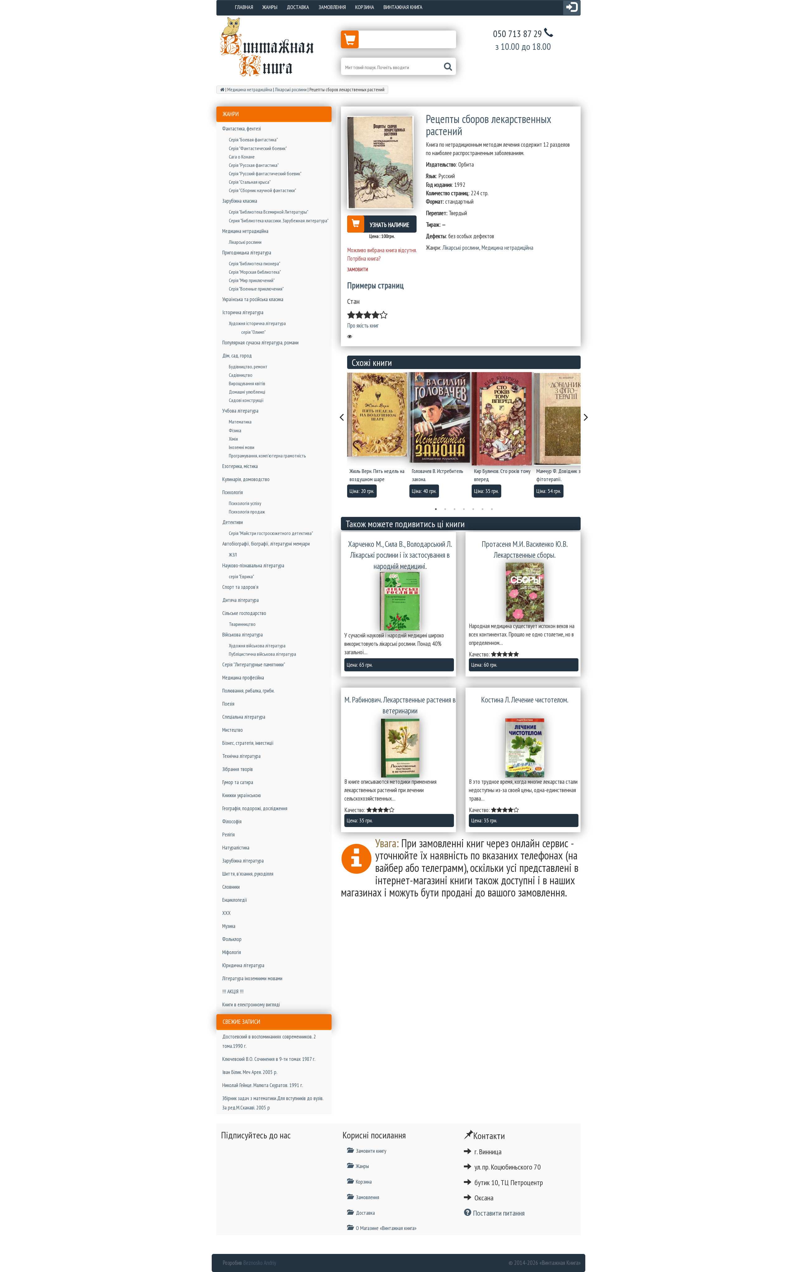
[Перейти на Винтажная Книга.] (222, 89)
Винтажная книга (403, 7)
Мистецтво (232, 729)
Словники (231, 886)
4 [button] (464, 509)
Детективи (232, 522)
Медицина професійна (243, 677)
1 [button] (436, 509)
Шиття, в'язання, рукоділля (247, 873)
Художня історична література (257, 323)
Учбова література (240, 410)
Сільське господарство (244, 613)
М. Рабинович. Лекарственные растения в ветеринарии (400, 705)
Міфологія (231, 952)
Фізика (235, 430)
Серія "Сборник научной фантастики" (262, 190)
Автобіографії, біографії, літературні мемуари (266, 543)
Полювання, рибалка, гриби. (248, 690)
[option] (378, 436)
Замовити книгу (371, 1150)
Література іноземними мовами (252, 978)
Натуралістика (235, 847)
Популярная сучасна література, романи (260, 342)
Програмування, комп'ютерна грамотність (267, 455)
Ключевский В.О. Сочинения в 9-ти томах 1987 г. (268, 1059)
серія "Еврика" (241, 576)
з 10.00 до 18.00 (523, 46)
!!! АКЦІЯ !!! (232, 991)
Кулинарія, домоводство (246, 479)
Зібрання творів (237, 769)
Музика (228, 926)
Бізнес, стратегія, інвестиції (248, 743)
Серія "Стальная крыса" (250, 182)
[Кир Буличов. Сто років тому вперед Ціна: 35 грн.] (503, 419)
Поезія (228, 703)
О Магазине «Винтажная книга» (386, 1228)
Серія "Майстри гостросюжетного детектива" (271, 533)
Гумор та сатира (237, 782)
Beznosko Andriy (259, 1262)
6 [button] (482, 509)
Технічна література (241, 756)
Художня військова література (257, 645)
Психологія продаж (247, 511)
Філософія (232, 821)
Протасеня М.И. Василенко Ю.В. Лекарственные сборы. (525, 549)
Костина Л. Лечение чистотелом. (524, 700)
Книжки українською (241, 795)
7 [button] (492, 509)
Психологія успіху (245, 503)
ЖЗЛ (233, 554)
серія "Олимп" (253, 332)
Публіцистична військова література (262, 654)
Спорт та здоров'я (240, 587)
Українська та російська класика (252, 299)
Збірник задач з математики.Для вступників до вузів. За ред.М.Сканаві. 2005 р (272, 1103)
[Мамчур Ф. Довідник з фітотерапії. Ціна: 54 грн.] (565, 419)
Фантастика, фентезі (241, 128)
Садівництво (240, 375)
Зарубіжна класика (239, 200)
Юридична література (243, 965)
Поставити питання (498, 1213)
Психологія (232, 492)
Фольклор (232, 939)
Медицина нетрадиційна (245, 231)
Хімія (233, 439)
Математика (240, 421)
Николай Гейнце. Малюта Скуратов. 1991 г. (262, 1085)
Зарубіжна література (243, 860)
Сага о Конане (242, 157)
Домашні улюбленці (247, 392)
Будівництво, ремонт (248, 366)
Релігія (228, 834)
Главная (244, 7)
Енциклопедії (234, 899)
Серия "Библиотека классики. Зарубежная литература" (278, 220)
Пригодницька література (246, 252)
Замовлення (332, 7)
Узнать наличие (389, 225)
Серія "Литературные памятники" (253, 664)
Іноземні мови (241, 447)
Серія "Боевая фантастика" (253, 139)
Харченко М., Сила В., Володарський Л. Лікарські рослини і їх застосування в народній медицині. (400, 555)
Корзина (364, 7)
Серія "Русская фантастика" (254, 165)
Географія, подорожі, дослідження (254, 808)
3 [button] (454, 509)
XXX (226, 913)
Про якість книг (363, 325)
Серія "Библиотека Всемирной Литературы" (268, 212)
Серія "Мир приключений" (252, 280)
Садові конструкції (246, 400)
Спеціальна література (243, 716)
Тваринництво (242, 624)
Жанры (269, 7)
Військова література (242, 634)
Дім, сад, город (237, 355)
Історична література (242, 312)
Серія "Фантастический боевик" (258, 148)
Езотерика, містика (240, 466)
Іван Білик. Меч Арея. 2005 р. (249, 1072)
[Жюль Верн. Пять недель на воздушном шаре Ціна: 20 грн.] (378, 414)
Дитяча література (240, 600)
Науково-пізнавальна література (253, 565)
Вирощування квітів (247, 383)
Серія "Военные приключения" (256, 289)
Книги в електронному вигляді (251, 1004)
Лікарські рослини (245, 242)
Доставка (298, 7)
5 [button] (473, 509)
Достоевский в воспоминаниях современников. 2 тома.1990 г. (269, 1041)
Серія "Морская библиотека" (255, 272)
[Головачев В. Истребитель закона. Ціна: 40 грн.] (440, 417)
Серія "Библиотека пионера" (254, 263)
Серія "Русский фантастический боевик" (265, 173)
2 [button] (445, 509)
